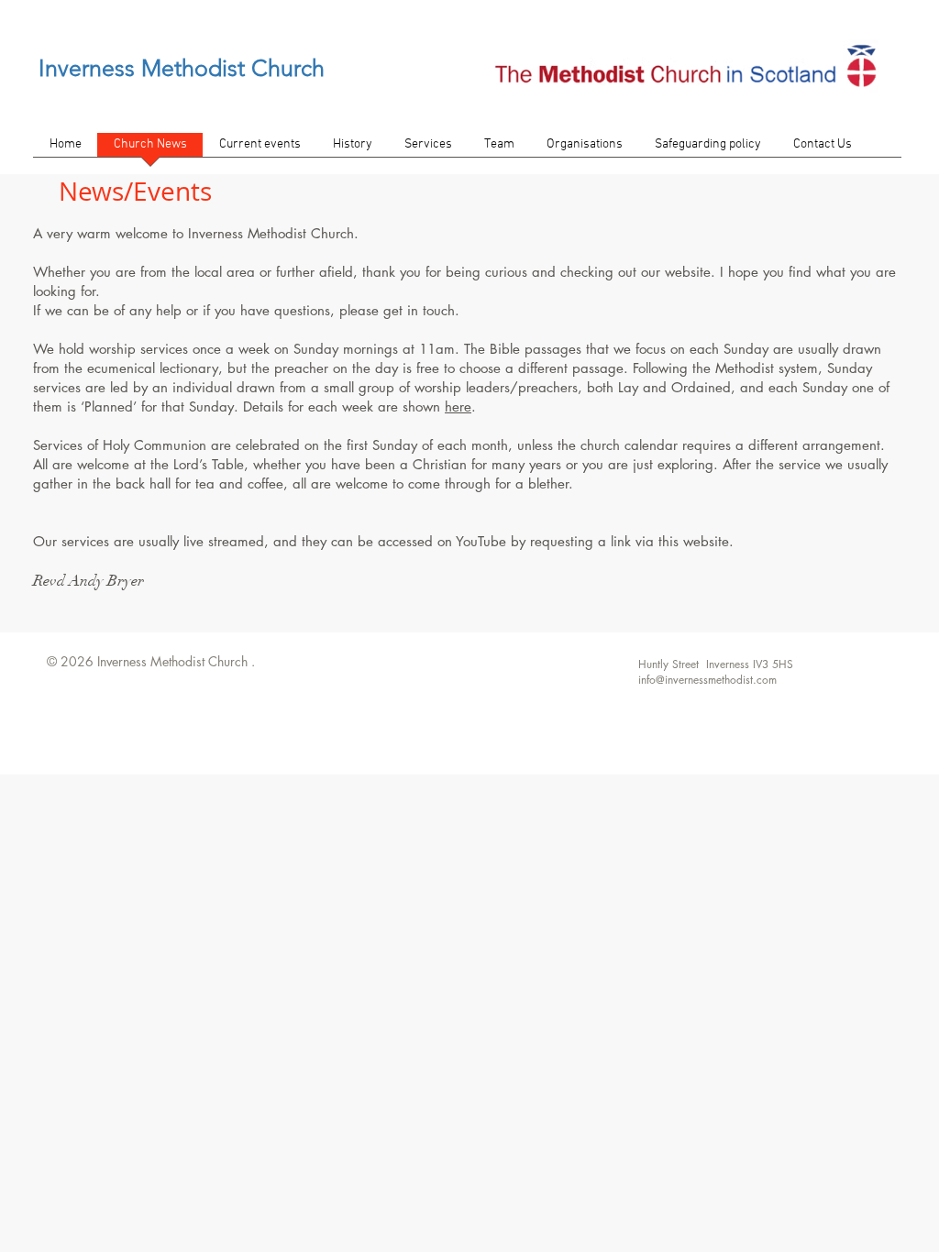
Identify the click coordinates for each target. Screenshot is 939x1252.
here (458, 406)
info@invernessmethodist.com (707, 679)
